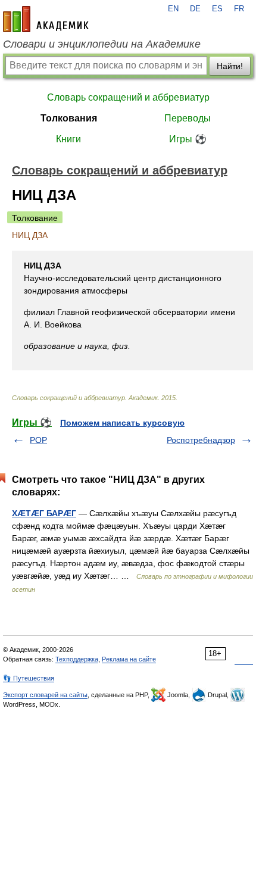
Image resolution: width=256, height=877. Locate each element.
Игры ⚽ (188, 139)
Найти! (230, 66)
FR (239, 9)
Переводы (187, 118)
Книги (68, 139)
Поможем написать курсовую (122, 422)
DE (195, 9)
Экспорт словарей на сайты (45, 694)
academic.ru (46, 19)
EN (173, 9)
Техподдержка (76, 659)
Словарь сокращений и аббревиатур (128, 97)
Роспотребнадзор (201, 440)
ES (217, 9)
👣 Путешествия (28, 678)
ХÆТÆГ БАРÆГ (44, 513)
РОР (38, 440)
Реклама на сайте (129, 659)
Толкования (68, 118)
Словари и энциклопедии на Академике (102, 44)
